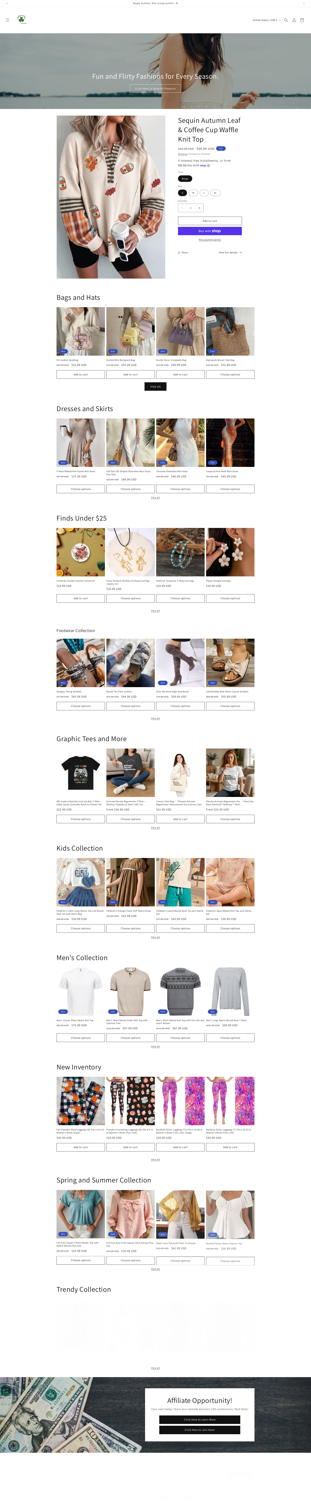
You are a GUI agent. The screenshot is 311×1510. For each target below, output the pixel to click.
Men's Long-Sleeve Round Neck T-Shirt (226, 1020)
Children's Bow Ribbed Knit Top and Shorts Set (228, 912)
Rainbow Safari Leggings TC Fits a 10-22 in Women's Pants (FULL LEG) (228, 1131)
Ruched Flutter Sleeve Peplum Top (224, 1242)
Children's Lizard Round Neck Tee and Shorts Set (179, 912)
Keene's (67, 1501)
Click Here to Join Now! (200, 1430)
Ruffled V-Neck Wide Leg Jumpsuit (224, 1352)
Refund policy (100, 1501)
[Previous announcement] (7, 3)
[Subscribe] (117, 1471)
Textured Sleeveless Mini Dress (172, 471)
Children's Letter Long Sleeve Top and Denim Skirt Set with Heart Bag (80, 912)
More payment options (210, 239)
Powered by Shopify (80, 1501)
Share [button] (185, 252)
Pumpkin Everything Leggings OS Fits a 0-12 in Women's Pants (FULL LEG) (129, 1131)
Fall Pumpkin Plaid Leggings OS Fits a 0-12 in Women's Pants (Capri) (80, 1131)
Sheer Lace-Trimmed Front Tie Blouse (176, 1242)
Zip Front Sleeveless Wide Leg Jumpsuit (177, 1352)
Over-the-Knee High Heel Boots (172, 691)
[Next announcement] (304, 3)
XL (215, 192)
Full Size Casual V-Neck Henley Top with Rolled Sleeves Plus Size (77, 1244)
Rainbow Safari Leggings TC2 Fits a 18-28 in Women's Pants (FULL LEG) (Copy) (179, 1131)
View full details (228, 252)
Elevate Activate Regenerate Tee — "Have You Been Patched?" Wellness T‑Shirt (230, 803)
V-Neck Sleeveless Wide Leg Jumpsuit (76, 1352)
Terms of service (134, 1501)
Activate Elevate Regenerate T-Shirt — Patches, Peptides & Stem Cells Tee (126, 803)
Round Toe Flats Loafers (119, 691)
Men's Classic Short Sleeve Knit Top (75, 1020)
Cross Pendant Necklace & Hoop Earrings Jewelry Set (128, 582)
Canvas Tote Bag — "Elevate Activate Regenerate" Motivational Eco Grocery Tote (179, 803)
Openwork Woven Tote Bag (220, 360)
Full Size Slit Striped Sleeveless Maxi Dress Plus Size (128, 473)
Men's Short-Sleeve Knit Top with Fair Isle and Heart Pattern (180, 1022)
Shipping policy (152, 1501)
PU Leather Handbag (67, 360)
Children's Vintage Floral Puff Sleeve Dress (128, 910)
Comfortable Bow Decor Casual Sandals (227, 691)
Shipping (182, 154)
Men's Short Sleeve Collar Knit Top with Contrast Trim (127, 1022)
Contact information (173, 1501)
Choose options (230, 374)
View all (155, 386)
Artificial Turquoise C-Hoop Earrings (175, 580)
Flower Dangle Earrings (218, 580)
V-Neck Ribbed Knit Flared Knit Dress (76, 471)
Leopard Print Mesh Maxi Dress (222, 471)
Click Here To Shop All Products (155, 88)
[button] (8, 20)
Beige (185, 178)
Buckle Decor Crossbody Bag (171, 360)
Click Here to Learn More (199, 1419)
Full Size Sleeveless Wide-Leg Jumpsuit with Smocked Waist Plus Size (129, 1354)
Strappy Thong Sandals (69, 691)
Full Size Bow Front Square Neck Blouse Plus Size (129, 1244)
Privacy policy (116, 1501)
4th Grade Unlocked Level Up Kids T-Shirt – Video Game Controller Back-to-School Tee (79, 803)
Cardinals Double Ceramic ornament (76, 580)
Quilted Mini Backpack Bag (120, 360)
